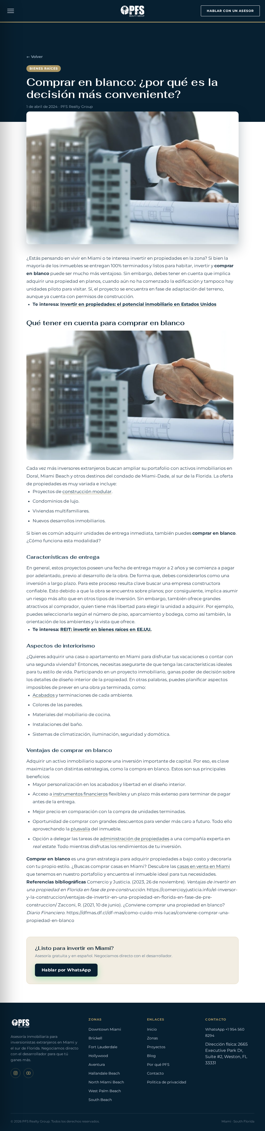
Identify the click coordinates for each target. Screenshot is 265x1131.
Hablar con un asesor (230, 11)
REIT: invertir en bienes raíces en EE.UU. (105, 629)
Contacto (155, 1073)
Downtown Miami (105, 1029)
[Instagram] (15, 1073)
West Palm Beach (105, 1091)
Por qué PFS (158, 1064)
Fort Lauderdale (103, 1047)
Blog (151, 1055)
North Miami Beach (106, 1082)
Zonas (152, 1038)
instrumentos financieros (80, 794)
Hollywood (98, 1055)
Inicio (152, 1029)
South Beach (100, 1099)
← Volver (34, 56)
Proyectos (156, 1047)
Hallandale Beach (104, 1073)
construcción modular (87, 491)
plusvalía (80, 828)
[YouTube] (28, 1073)
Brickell (95, 1038)
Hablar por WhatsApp (66, 970)
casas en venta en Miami (203, 866)
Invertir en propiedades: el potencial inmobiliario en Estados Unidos (138, 304)
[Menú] (10, 10)
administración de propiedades (134, 838)
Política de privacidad (166, 1082)
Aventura (97, 1064)
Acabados (44, 695)
